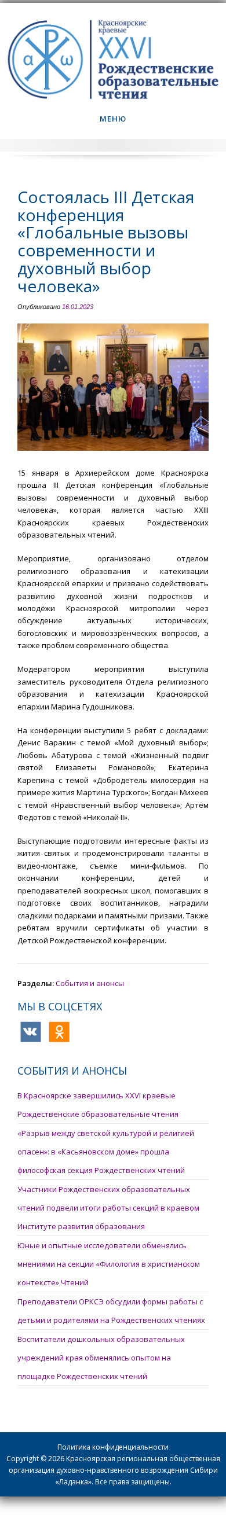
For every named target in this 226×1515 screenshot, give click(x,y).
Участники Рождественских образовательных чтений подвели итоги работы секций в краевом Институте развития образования (108, 1207)
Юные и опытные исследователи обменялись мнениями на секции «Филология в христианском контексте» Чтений (108, 1264)
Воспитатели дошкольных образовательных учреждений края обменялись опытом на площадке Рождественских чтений (101, 1357)
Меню (113, 118)
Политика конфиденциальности (113, 1447)
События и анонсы (90, 983)
